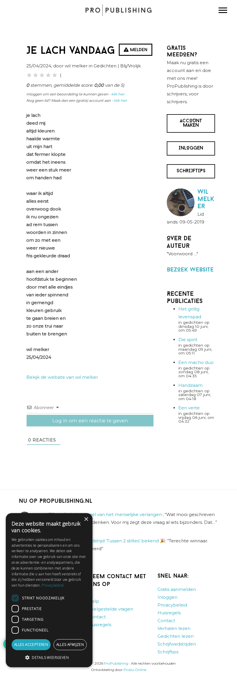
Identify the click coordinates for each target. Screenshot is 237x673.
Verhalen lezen (174, 628)
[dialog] (49, 590)
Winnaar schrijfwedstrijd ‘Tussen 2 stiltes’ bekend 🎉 (109, 540)
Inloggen (167, 597)
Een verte (189, 408)
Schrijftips (168, 652)
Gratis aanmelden (177, 589)
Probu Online (134, 670)
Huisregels (99, 625)
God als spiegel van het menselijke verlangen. (113, 514)
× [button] (86, 519)
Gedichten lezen (176, 636)
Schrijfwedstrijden (177, 644)
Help (93, 601)
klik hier (118, 94)
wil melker (205, 199)
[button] (49, 657)
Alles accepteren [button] (31, 644)
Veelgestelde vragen (110, 609)
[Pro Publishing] (118, 10)
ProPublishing (116, 663)
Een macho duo (196, 362)
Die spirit (187, 339)
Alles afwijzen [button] (70, 644)
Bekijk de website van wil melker (62, 377)
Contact (97, 617)
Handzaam (190, 385)
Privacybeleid (172, 605)
